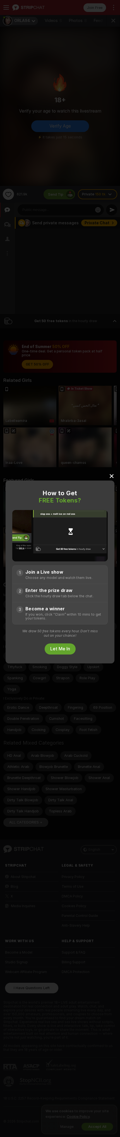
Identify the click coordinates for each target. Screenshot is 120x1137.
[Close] (112, 476)
